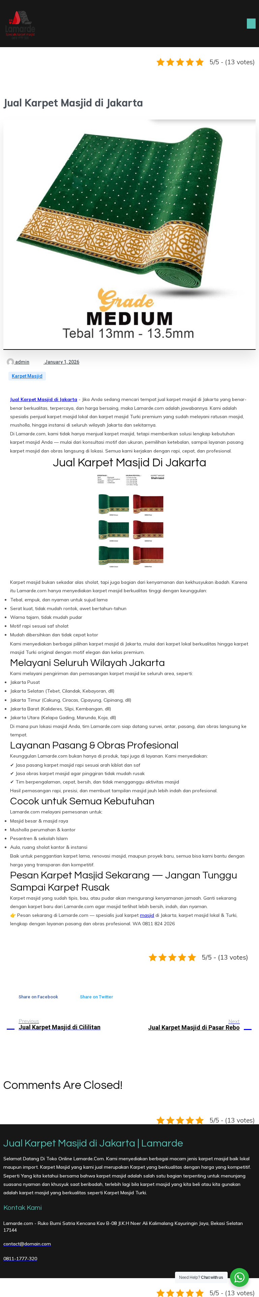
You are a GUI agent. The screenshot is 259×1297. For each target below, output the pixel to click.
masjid (147, 915)
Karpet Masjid (27, 376)
